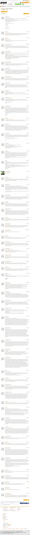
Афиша (6, 528)
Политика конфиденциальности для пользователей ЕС (11, 532)
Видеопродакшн (2, 0)
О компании (6, 0)
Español (28, 0)
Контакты (9, 0)
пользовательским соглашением (7, 504)
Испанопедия (9, 528)
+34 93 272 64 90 (10, 4)
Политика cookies (19, 531)
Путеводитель (21, 528)
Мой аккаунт (4, 520)
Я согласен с (6, 504)
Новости (4, 528)
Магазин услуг (25, 528)
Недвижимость (17, 528)
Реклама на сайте (16, 0)
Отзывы (3, 6)
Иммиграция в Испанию (5, 519)
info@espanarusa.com (5, 527)
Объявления (13, 528)
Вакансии (12, 0)
